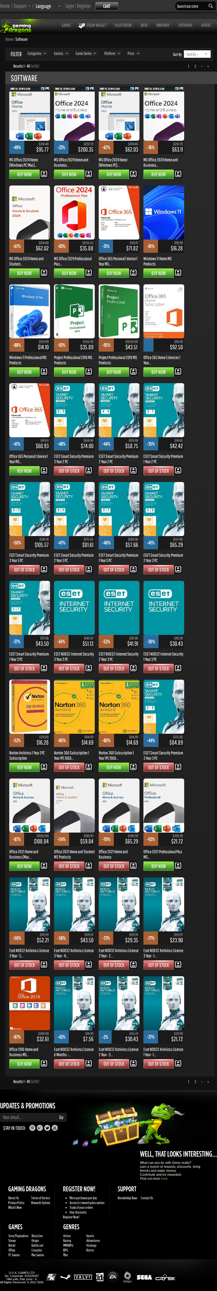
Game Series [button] (84, 53)
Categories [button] (35, 53)
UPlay (11, 1250)
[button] (22, 6)
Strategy (91, 1245)
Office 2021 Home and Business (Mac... (23, 854)
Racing (67, 1240)
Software (185, 25)
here (164, 1179)
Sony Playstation (18, 1235)
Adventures (93, 1240)
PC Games (14, 1255)
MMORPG (68, 1245)
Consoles (36, 1250)
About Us (13, 1198)
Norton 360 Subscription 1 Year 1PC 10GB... (71, 755)
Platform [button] (109, 53)
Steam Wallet (96, 25)
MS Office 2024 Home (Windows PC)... (113, 162)
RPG (65, 1250)
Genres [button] (58, 53)
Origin (35, 1240)
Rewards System (40, 1202)
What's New (15, 1207)
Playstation (123, 25)
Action (67, 1235)
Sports (90, 1235)
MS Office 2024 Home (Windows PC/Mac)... (23, 162)
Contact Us (147, 1198)
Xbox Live (37, 1235)
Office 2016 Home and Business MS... (23, 1051)
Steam (12, 1240)
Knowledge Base (127, 1198)
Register (84, 6)
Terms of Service (40, 1198)
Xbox (144, 25)
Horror (90, 1250)
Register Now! (71, 1217)
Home (5, 6)
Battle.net (37, 1245)
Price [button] (131, 53)
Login (69, 6)
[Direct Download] (44, 173)
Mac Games (37, 1255)
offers (206, 25)
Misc (65, 1255)
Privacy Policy (16, 1202)
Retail (11, 1245)
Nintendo (162, 25)
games (66, 25)
